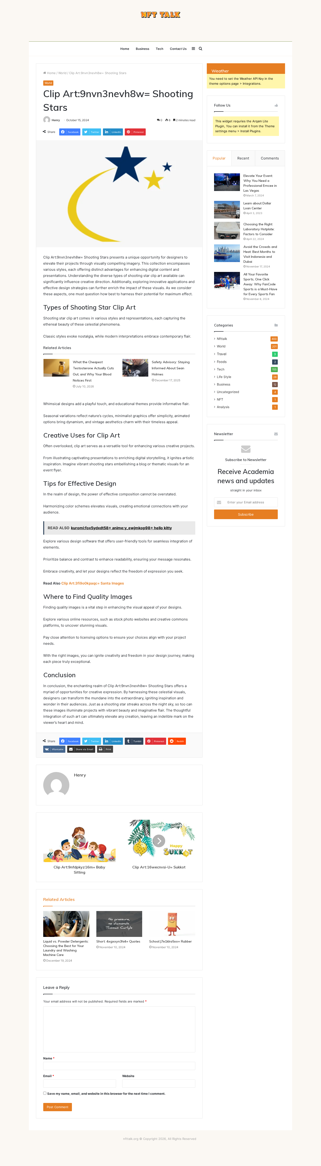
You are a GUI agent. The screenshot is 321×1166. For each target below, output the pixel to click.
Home (124, 49)
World (62, 73)
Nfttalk (222, 339)
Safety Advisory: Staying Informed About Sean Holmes (171, 368)
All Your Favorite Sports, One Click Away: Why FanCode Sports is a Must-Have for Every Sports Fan (260, 284)
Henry (56, 120)
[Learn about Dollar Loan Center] (227, 210)
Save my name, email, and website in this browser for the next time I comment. (106, 1093)
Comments (270, 158)
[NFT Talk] (160, 15)
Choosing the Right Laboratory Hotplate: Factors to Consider (258, 229)
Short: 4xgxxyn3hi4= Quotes (118, 941)
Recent (243, 158)
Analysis (223, 407)
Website (128, 1076)
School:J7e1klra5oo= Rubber (170, 941)
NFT (220, 399)
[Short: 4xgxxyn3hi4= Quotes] (119, 924)
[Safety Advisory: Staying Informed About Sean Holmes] (135, 368)
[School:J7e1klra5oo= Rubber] (172, 924)
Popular (219, 158)
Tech (159, 49)
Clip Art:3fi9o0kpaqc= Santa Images (92, 583)
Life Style (224, 377)
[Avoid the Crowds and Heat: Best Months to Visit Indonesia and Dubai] (227, 253)
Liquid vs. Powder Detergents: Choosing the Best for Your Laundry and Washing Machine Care (66, 948)
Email (48, 1076)
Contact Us (178, 49)
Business (142, 49)
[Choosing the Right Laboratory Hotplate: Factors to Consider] (227, 230)
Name (49, 1058)
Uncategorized (228, 392)
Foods (222, 362)
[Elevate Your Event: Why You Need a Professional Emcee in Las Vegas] (227, 182)
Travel (221, 354)
